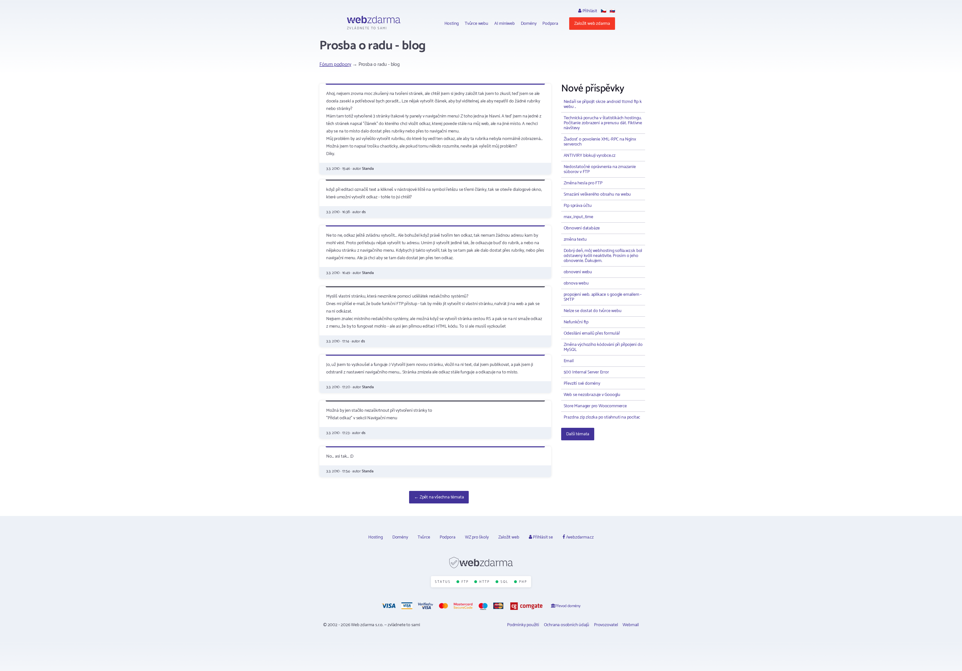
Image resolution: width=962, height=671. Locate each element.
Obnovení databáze (582, 228)
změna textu (575, 239)
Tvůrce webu (476, 23)
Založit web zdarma (592, 23)
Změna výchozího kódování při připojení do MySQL (603, 347)
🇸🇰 (612, 11)
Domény (529, 23)
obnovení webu (578, 272)
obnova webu (576, 283)
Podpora (550, 23)
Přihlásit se (542, 537)
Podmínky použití (523, 625)
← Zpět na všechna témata (439, 497)
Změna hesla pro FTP (583, 183)
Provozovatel (606, 625)
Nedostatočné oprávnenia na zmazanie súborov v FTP (600, 169)
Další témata (577, 434)
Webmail (631, 625)
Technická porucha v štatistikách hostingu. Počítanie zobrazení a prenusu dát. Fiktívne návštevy (603, 123)
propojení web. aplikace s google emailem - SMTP (603, 297)
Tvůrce (424, 537)
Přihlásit (589, 11)
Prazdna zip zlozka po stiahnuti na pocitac (602, 417)
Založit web (508, 537)
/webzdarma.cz (579, 537)
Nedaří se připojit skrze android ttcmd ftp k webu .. (603, 104)
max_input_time (578, 217)
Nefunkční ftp (576, 322)
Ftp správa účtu (578, 205)
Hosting (451, 23)
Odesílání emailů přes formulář (592, 333)
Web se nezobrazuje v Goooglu (592, 394)
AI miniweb (504, 23)
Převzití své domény (582, 383)
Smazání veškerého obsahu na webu (597, 194)
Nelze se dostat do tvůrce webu (593, 311)
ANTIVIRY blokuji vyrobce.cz (590, 155)
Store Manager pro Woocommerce (595, 406)
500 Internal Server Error (586, 372)
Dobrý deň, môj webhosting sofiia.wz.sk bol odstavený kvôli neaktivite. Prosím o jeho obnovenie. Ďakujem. (603, 255)
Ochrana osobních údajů (566, 625)
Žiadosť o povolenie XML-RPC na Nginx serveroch (600, 142)
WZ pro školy (477, 537)
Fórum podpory (335, 64)
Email (569, 361)
